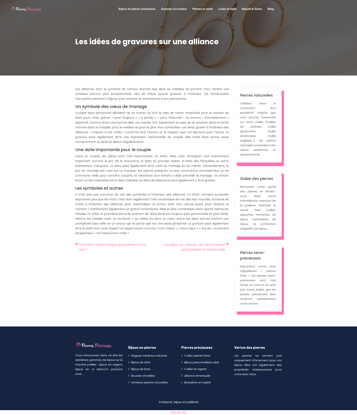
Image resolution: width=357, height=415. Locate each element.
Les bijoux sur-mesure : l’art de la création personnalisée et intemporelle (195, 247)
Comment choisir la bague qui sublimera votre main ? (112, 247)
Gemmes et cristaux (174, 8)
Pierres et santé (202, 8)
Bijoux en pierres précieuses (136, 8)
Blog (271, 8)
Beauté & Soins (252, 8)
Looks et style (227, 8)
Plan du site (178, 412)
